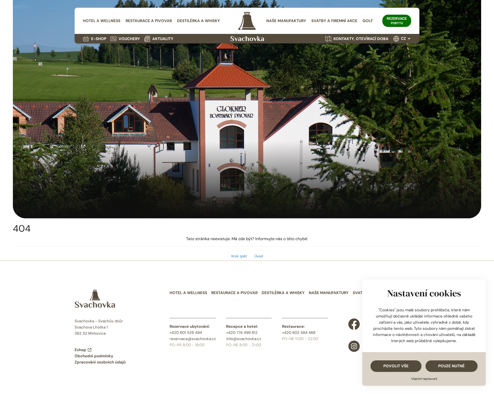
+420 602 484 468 (298, 332)
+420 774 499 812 (242, 332)
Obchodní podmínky (94, 356)
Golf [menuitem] (368, 20)
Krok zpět (239, 256)
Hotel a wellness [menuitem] (101, 20)
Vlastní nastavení (424, 379)
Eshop (80, 349)
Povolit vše (396, 366)
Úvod (258, 256)
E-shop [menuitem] (98, 38)
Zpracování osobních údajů (100, 362)
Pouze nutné (451, 366)
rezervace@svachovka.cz (193, 338)
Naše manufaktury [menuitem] (286, 20)
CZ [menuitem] (403, 38)
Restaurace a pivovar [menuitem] (149, 20)
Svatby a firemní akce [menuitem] (334, 20)
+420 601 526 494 (186, 332)
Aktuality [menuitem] (162, 38)
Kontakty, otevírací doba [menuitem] (361, 38)
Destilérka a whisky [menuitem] (198, 20)
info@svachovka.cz (243, 338)
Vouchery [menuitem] (129, 38)
